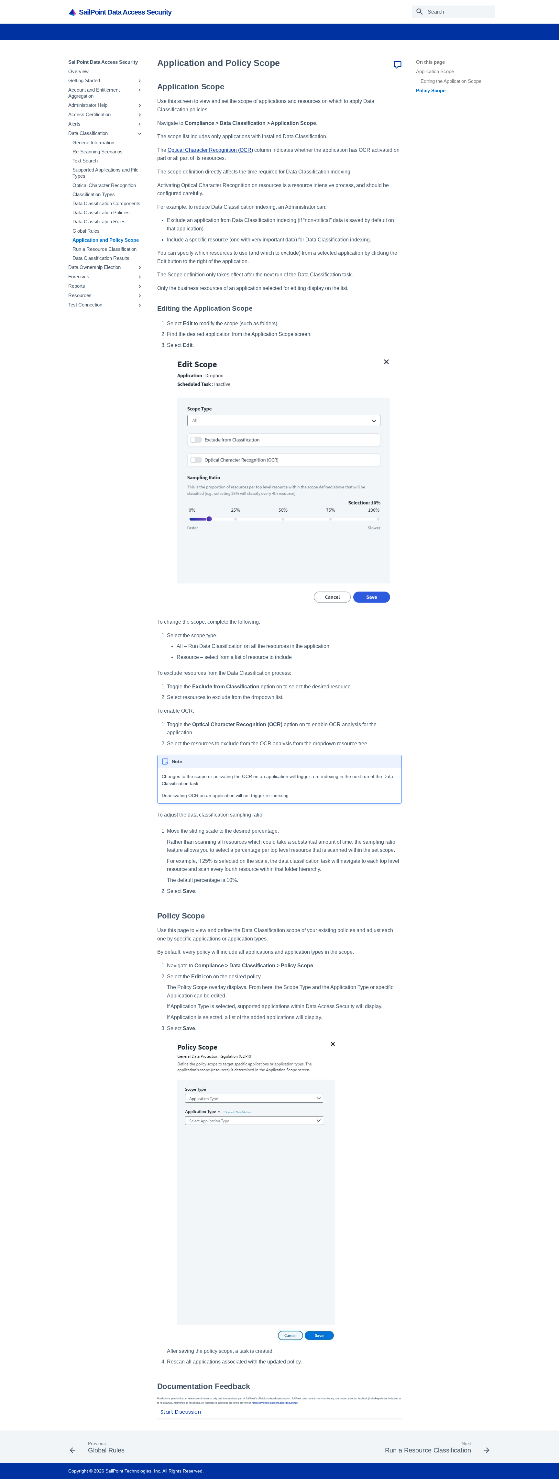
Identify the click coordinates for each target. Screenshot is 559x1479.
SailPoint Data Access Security (103, 62)
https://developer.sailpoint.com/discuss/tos (275, 1402)
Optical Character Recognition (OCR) (210, 150)
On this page (430, 62)
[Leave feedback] (397, 65)
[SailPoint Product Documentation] (73, 12)
